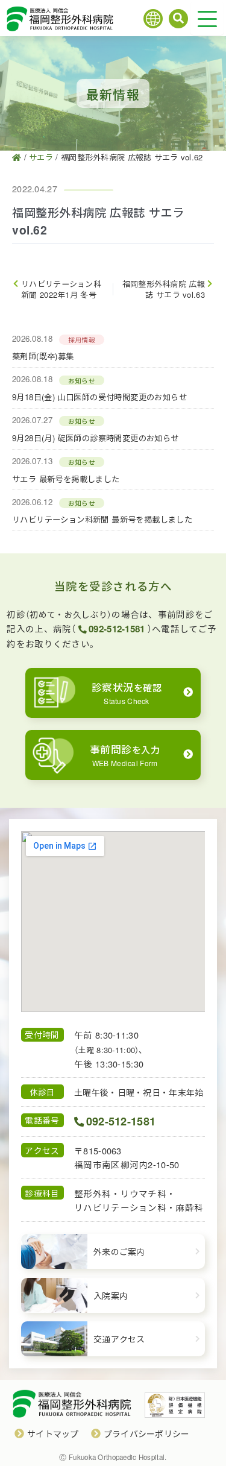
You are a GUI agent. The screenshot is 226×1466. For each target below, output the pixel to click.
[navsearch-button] (178, 18)
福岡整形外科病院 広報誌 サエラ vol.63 (163, 289)
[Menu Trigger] (207, 18)
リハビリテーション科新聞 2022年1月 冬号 (61, 289)
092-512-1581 (117, 629)
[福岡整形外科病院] (16, 157)
